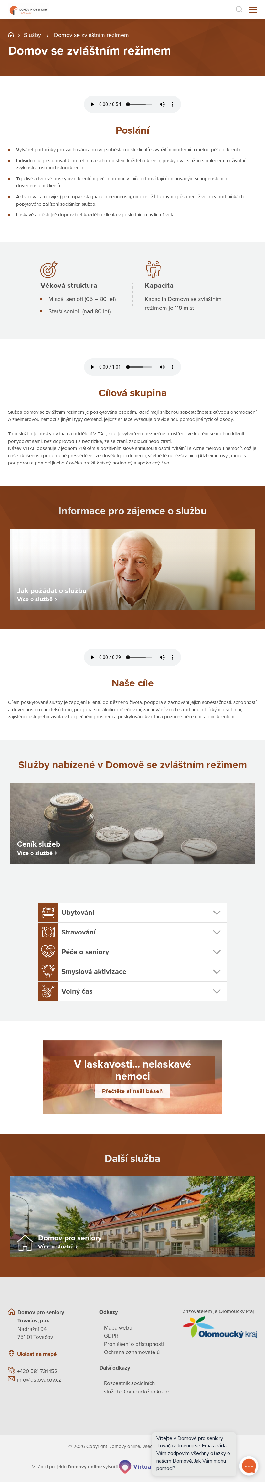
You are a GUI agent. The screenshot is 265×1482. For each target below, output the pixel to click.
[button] (132, 912)
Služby (32, 34)
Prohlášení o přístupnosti (134, 1344)
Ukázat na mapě (37, 1354)
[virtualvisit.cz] (143, 1467)
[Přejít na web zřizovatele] (220, 1327)
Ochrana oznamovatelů (132, 1352)
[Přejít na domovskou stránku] (28, 10)
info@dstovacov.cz (39, 1379)
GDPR (111, 1335)
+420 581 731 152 (37, 1371)
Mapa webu (118, 1327)
